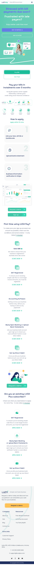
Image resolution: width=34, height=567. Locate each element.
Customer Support (8, 535)
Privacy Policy (6, 539)
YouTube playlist (21, 523)
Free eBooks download (22, 516)
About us (5, 516)
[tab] (17, 72)
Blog (3, 523)
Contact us (5, 526)
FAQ (3, 519)
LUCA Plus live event (22, 519)
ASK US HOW (17, 35)
